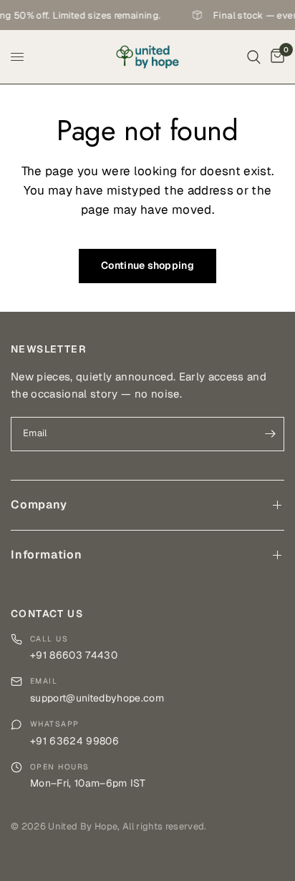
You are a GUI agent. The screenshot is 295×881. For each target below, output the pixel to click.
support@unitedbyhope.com (97, 697)
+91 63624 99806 (74, 740)
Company (39, 504)
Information (46, 554)
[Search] (254, 57)
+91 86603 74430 (73, 655)
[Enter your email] (270, 434)
